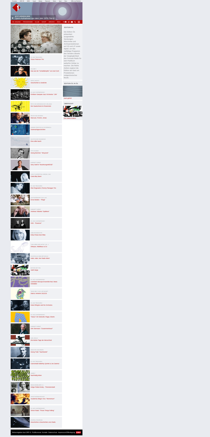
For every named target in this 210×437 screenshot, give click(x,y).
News (65, 1)
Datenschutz (52, 432)
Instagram (68, 22)
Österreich (47, 1)
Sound (34, 1)
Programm (27, 22)
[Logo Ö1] (16, 7)
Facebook (66, 22)
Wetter (54, 1)
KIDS (28, 1)
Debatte (40, 1)
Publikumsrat (36, 432)
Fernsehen (14, 1)
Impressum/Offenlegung (66, 432)
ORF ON (22, 1)
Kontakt (44, 432)
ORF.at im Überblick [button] (76, 1)
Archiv (52, 22)
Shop (44, 22)
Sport (60, 1)
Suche (75, 22)
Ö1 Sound (16, 22)
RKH (58, 22)
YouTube (72, 22)
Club (37, 22)
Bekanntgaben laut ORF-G (21, 432)
